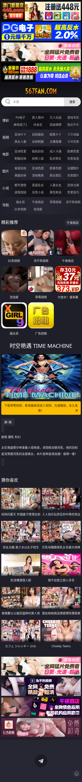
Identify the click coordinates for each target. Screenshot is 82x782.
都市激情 (20, 185)
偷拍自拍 (38, 151)
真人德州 (38, 117)
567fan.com (41, 91)
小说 (5, 188)
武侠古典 (73, 185)
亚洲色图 (38, 168)
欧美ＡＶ (55, 134)
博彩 (5, 120)
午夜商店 (38, 202)
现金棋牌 (55, 125)
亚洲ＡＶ (20, 134)
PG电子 (20, 117)
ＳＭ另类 (73, 141)
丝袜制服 (38, 141)
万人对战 (55, 117)
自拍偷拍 (38, 134)
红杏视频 (20, 209)
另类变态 (73, 158)
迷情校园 (20, 192)
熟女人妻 (20, 141)
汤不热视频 (73, 202)
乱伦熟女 (55, 158)
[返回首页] (76, 773)
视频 (5, 137)
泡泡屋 (37, 209)
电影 (5, 154)
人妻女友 (55, 185)
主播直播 (55, 141)
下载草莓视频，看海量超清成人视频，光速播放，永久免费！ (41, 407)
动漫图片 (73, 168)
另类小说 (38, 192)
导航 (5, 205)
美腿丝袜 (20, 175)
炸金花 (37, 125)
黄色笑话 (55, 192)
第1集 (8, 422)
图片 (5, 171)
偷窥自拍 (20, 168)
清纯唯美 (38, 175)
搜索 (72, 102)
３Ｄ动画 (73, 134)
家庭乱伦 (38, 185)
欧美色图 (55, 168)
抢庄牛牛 (73, 125)
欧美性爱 (73, 151)
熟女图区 (55, 175)
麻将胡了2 (20, 125)
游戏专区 (73, 117)
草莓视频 (55, 202)
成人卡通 (55, 151)
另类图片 (73, 175)
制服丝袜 (20, 158)
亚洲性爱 (20, 151)
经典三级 (38, 158)
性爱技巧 (73, 192)
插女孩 (20, 202)
